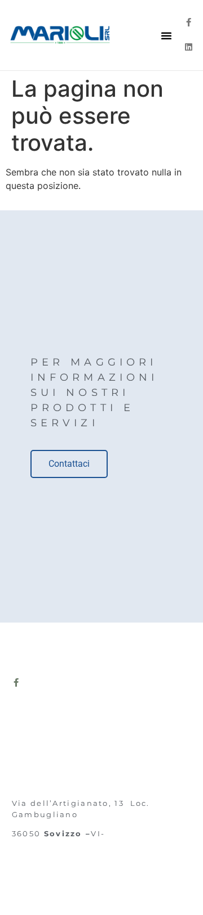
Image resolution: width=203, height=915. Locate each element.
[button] (166, 35)
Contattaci (69, 463)
